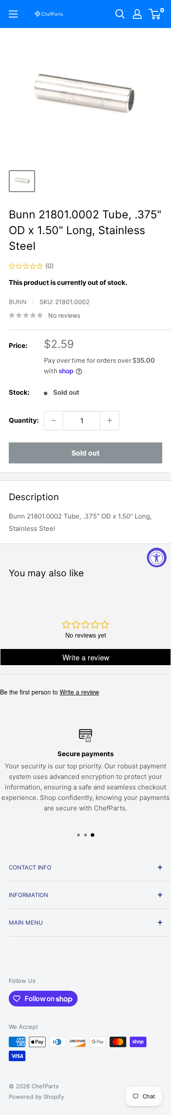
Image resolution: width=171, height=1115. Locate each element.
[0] (155, 14)
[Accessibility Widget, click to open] (157, 558)
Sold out (85, 453)
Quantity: (24, 420)
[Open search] (120, 14)
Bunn (18, 301)
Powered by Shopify (36, 1096)
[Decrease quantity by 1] (53, 420)
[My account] (137, 14)
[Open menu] (13, 14)
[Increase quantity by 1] (109, 420)
